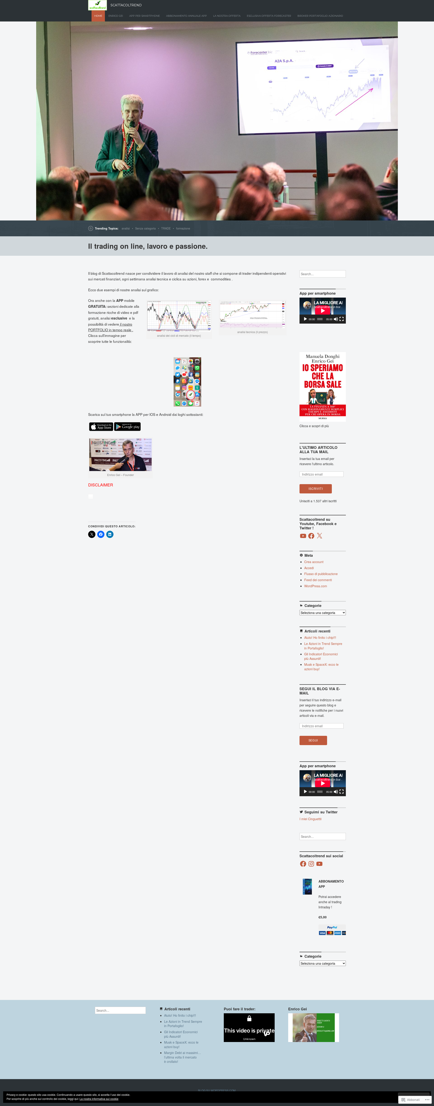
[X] (319, 536)
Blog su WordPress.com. (217, 1090)
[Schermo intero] (341, 319)
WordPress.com (315, 586)
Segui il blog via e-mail (320, 691)
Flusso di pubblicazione (321, 573)
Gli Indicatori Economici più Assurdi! (321, 656)
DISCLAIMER (100, 485)
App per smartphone (144, 15)
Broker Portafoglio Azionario (320, 15)
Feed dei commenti (318, 580)
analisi (126, 228)
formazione (183, 228)
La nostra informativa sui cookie (99, 1099)
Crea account (313, 561)
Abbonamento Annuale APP (186, 15)
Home (98, 15)
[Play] (305, 319)
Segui (313, 740)
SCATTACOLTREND (126, 5)
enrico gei (115, 15)
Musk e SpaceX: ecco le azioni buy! (321, 666)
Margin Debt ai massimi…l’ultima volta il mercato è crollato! (182, 1057)
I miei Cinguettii (310, 819)
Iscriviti (316, 489)
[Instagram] (311, 863)
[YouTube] (303, 536)
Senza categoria (145, 228)
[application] (323, 311)
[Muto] (336, 319)
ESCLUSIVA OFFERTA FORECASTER (269, 15)
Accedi (309, 568)
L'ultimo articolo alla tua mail (318, 449)
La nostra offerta (227, 15)
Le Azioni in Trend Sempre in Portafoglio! (323, 645)
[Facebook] (311, 536)
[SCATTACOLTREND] (217, 120)
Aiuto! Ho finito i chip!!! (320, 637)
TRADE (166, 228)
